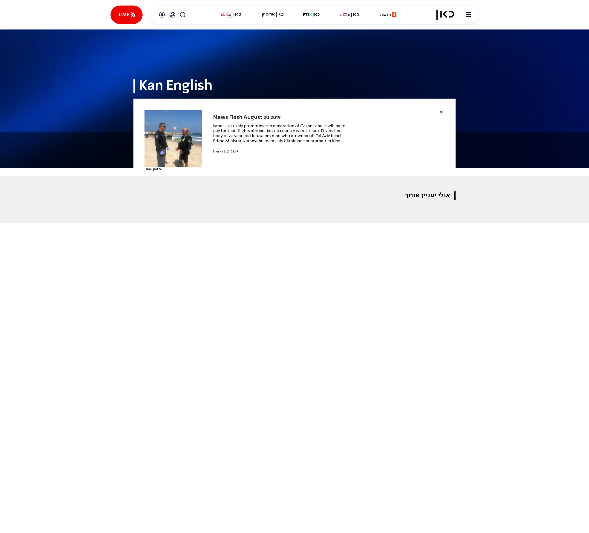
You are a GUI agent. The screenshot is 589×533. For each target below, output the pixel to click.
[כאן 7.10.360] (231, 15)
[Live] (126, 15)
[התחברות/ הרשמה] (162, 14)
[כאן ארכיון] (272, 15)
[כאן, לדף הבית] (441, 15)
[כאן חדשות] (388, 15)
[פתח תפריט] (468, 15)
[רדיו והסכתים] (311, 15)
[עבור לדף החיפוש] (182, 14)
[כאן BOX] (350, 15)
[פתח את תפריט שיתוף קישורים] (442, 112)
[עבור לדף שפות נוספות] (172, 14)
